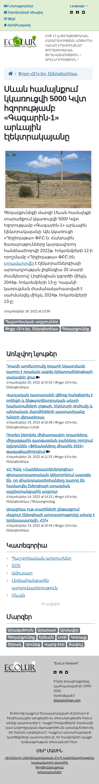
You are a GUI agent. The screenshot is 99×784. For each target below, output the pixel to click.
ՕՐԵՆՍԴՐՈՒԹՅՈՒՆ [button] (61, 60)
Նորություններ (21, 6)
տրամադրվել (19, 263)
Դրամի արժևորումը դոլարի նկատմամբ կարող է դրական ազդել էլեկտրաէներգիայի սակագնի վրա (49, 371)
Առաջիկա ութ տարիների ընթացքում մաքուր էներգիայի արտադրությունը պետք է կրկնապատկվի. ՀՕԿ (50, 514)
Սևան (18, 595)
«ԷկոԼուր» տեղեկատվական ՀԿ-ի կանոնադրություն (49, 758)
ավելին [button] (52, 604)
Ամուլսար (22, 573)
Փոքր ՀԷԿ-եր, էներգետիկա (47, 73)
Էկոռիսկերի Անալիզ (25, 12)
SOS (16, 565)
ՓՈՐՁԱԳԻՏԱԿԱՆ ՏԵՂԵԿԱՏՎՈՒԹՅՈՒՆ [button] (62, 52)
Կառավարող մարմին (49, 762)
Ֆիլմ (11, 19)
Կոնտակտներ (49, 772)
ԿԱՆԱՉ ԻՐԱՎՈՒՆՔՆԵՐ (63, 45)
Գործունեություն (49, 767)
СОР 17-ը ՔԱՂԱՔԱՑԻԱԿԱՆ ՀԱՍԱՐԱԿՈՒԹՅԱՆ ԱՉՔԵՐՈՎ (68, 38)
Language (78, 6)
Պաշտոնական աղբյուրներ (41, 558)
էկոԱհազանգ (19, 25)
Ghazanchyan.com (67, 700)
